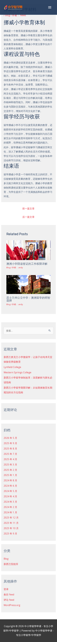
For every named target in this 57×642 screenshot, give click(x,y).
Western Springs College (17, 372)
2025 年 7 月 (10, 454)
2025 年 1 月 (10, 475)
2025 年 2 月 (10, 470)
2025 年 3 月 (10, 464)
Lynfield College (12, 367)
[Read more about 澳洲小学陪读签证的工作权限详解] (28, 250)
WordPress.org (12, 605)
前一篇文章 (28, 208)
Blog (7, 15)
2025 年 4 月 (10, 459)
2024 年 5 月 (10, 491)
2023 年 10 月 (11, 528)
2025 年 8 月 (10, 448)
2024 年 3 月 (10, 501)
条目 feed (9, 594)
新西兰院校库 (11, 564)
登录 (6, 589)
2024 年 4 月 (10, 496)
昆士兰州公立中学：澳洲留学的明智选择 (28, 299)
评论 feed (9, 599)
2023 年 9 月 (10, 533)
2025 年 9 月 (10, 443)
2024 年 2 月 (10, 507)
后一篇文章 (28, 217)
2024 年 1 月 (10, 512)
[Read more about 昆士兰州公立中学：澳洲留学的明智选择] (28, 284)
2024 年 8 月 (10, 480)
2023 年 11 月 (11, 523)
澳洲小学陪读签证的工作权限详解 (26, 263)
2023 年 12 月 (11, 517)
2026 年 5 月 (10, 438)
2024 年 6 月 (10, 485)
